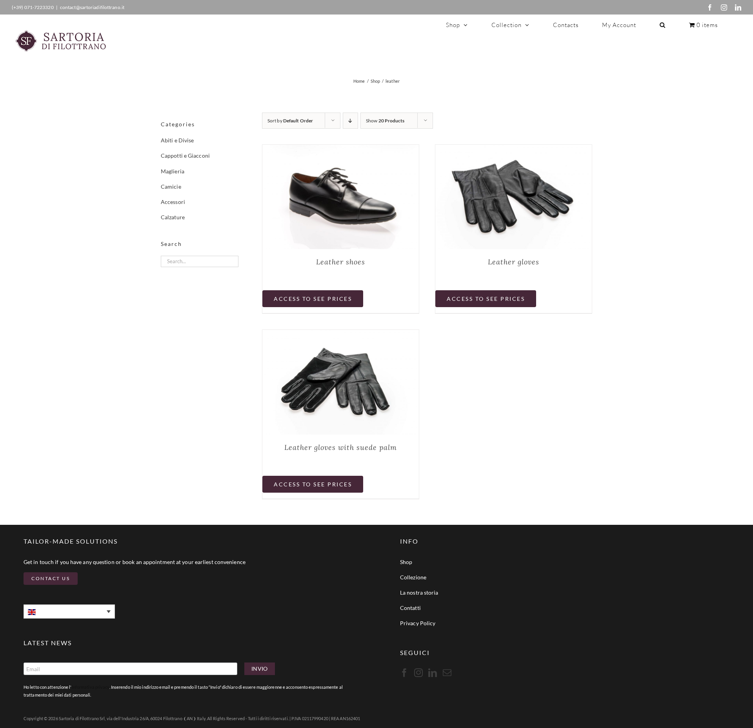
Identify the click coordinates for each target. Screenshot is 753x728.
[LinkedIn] (738, 7)
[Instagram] (724, 7)
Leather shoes (340, 261)
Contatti (410, 607)
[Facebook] (710, 7)
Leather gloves (513, 261)
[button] (663, 25)
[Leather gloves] (513, 149)
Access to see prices (313, 298)
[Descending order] (350, 121)
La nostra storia (419, 592)
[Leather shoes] (340, 149)
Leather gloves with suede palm (340, 447)
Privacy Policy (417, 623)
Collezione (413, 577)
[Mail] (447, 672)
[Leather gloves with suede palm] (340, 335)
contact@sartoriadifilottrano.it (92, 7)
